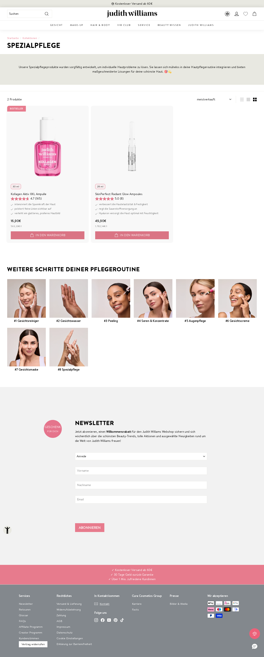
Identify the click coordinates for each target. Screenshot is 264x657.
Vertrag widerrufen (33, 644)
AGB (59, 621)
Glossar (23, 615)
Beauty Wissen (169, 25)
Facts (135, 609)
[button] (255, 647)
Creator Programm (30, 632)
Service (144, 25)
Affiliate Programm (31, 627)
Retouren (25, 609)
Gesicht (56, 25)
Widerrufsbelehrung (69, 609)
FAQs (22, 621)
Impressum (63, 627)
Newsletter (26, 604)
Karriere (137, 604)
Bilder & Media (179, 604)
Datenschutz (64, 632)
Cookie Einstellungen (70, 638)
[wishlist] (245, 14)
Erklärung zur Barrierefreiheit (74, 644)
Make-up (76, 25)
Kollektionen (30, 38)
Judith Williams (201, 25)
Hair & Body (100, 25)
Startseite (13, 38)
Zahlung (61, 615)
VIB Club (124, 25)
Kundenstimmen (29, 638)
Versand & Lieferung (69, 604)
